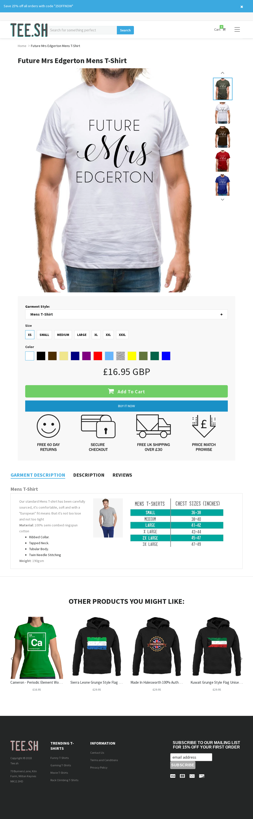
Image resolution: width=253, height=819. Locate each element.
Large (81, 335)
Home (22, 46)
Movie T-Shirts (59, 772)
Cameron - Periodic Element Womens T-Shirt (44, 682)
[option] (223, 89)
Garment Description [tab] (38, 475)
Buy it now (126, 406)
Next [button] (223, 200)
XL (96, 335)
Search (125, 30)
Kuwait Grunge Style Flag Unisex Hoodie (221, 682)
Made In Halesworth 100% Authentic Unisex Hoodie (170, 682)
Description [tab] (89, 475)
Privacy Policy (98, 767)
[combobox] (82, 30)
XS (30, 335)
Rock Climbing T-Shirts (64, 780)
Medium (63, 335)
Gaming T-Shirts (60, 765)
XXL (108, 335)
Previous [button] (223, 73)
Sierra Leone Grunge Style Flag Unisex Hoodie (105, 682)
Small (44, 335)
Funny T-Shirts (59, 758)
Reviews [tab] (122, 475)
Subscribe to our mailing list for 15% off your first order (206, 745)
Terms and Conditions (104, 760)
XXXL (122, 335)
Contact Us (97, 752)
